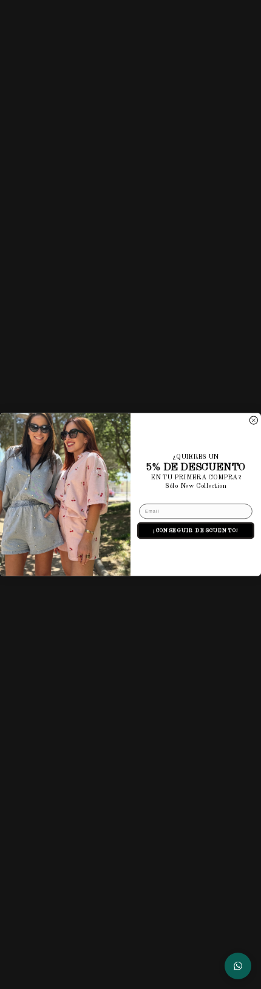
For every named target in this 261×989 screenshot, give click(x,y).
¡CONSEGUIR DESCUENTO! (196, 530)
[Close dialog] (253, 420)
